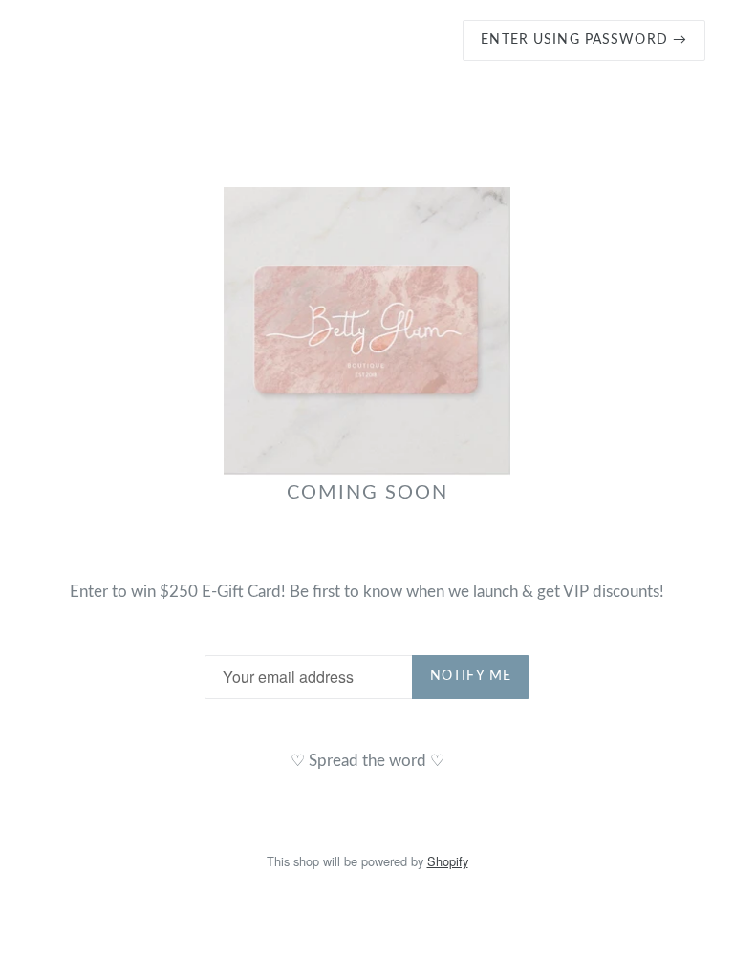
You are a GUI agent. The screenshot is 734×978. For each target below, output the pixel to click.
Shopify (447, 861)
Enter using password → (584, 40)
